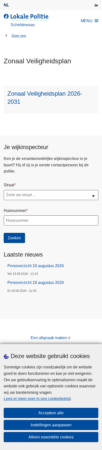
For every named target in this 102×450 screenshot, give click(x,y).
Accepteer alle (51, 413)
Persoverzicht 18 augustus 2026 (35, 282)
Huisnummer (15, 210)
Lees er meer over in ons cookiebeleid (37, 399)
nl (6, 5)
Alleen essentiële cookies (51, 437)
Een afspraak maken (49, 338)
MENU (87, 21)
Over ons (19, 35)
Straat (9, 185)
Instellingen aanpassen (51, 425)
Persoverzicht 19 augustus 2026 (35, 266)
